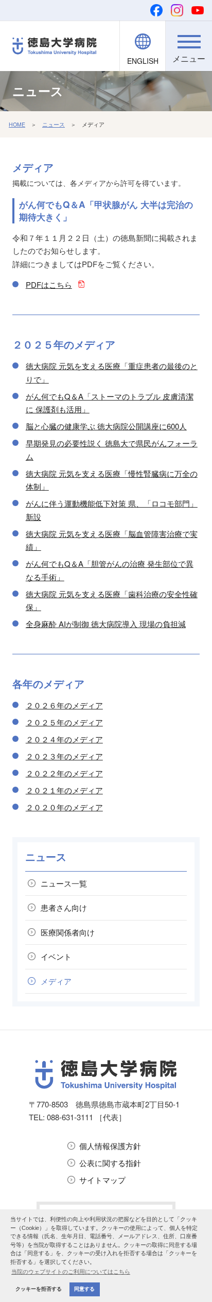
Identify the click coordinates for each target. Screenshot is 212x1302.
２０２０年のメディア (64, 807)
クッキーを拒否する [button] (38, 1289)
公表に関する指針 (110, 1162)
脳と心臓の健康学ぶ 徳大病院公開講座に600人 (106, 426)
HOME (17, 124)
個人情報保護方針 (110, 1145)
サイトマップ (102, 1179)
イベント (56, 956)
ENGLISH (142, 61)
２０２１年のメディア (64, 790)
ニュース (53, 124)
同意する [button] (84, 1289)
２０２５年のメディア (64, 722)
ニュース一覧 (64, 883)
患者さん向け (64, 907)
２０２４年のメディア (64, 739)
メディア (56, 981)
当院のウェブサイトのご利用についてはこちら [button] (70, 1272)
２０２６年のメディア (64, 705)
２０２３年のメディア (64, 756)
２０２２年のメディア (64, 773)
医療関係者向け (68, 932)
